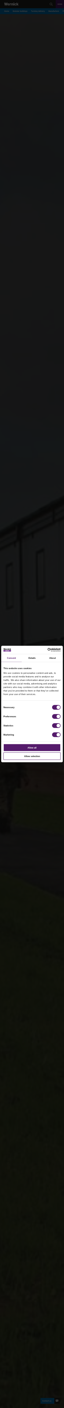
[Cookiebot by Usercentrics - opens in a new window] (48, 650)
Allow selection (32, 756)
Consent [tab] (11, 658)
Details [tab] (32, 658)
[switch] (56, 716)
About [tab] (52, 658)
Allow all (32, 747)
